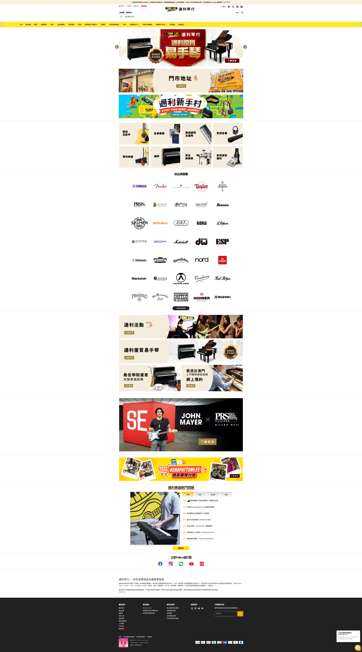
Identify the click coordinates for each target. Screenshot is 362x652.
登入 (224, 6)
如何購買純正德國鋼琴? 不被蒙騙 (198, 513)
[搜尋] (121, 16)
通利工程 (121, 616)
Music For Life (147, 608)
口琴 (124, 24)
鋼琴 (35, 24)
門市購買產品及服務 (173, 618)
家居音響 (71, 24)
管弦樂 (213, 495)
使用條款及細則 (171, 610)
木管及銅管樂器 (114, 24)
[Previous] (117, 47)
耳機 (79, 24)
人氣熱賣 (121, 12)
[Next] (245, 47)
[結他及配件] (134, 133)
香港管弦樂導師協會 (149, 613)
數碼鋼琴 (44, 24)
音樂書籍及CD (134, 24)
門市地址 (129, 6)
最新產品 (129, 12)
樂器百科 (136, 6)
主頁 (21, 24)
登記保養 (121, 618)
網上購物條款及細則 (173, 608)
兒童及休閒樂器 (147, 24)
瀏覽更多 (181, 548)
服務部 (121, 613)
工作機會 (121, 623)
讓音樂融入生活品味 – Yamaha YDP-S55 (200, 532)
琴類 (187, 495)
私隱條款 (169, 613)
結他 (52, 24)
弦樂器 (103, 24)
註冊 (240, 614)
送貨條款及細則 (171, 616)
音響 (225, 495)
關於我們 (121, 6)
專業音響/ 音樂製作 (91, 24)
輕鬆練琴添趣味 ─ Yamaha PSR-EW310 (200, 539)
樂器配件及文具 (161, 24)
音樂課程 (172, 24)
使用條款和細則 (140, 637)
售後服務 (181, 24)
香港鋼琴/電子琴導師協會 (150, 610)
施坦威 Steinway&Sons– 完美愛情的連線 (200, 507)
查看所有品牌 (181, 308)
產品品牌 (28, 24)
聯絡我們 (121, 629)
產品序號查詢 (123, 621)
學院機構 (144, 6)
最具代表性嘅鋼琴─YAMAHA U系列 (199, 520)
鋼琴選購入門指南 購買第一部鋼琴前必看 (204, 501)
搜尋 (120, 637)
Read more (122, 592)
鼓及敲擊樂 (61, 24)
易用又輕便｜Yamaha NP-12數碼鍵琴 (199, 526)
